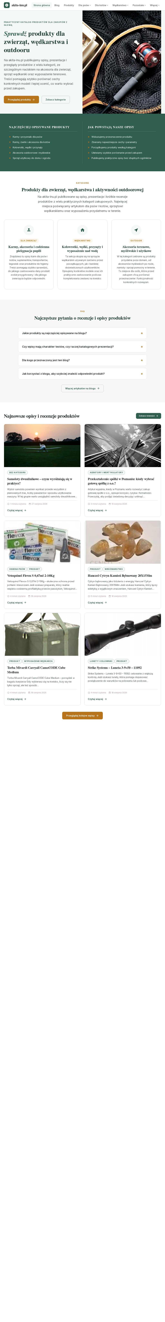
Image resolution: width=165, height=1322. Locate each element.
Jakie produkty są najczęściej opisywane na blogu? (54, 333)
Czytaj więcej (15, 510)
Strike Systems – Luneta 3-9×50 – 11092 (114, 667)
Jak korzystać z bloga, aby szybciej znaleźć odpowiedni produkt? (63, 373)
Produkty (69, 5)
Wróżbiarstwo (114, 569)
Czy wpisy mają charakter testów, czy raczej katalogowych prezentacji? (68, 346)
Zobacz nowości (147, 416)
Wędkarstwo (119, 5)
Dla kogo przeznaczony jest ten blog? (46, 360)
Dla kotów (100, 5)
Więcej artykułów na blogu (80, 388)
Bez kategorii (17, 472)
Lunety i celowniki (101, 661)
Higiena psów (17, 569)
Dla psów (83, 5)
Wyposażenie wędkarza (38, 661)
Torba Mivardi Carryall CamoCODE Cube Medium (36, 669)
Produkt (34, 569)
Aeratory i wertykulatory (106, 472)
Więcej (154, 5)
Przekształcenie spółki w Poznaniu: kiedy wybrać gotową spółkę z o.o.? (121, 481)
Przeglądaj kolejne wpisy (80, 715)
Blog (56, 5)
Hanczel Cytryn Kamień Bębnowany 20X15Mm (120, 575)
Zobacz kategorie (56, 99)
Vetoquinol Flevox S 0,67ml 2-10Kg (30, 575)
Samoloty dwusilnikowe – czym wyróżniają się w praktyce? (39, 481)
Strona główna (42, 5)
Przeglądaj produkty (19, 99)
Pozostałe (138, 5)
